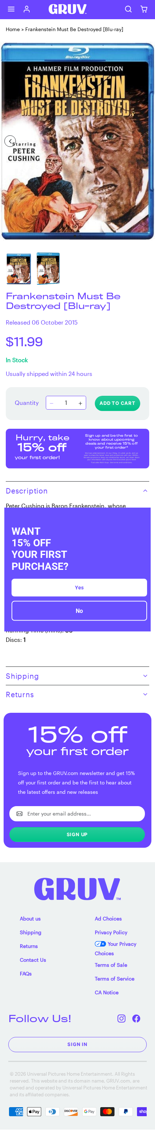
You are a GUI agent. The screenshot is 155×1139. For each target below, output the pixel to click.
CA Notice (107, 992)
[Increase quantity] (80, 403)
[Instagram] (121, 1018)
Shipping (30, 932)
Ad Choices (108, 918)
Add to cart (117, 403)
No (79, 610)
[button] (11, 9)
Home (13, 29)
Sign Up (77, 834)
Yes (79, 587)
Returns (29, 946)
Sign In (77, 1044)
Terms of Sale (111, 965)
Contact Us (33, 960)
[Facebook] (136, 1018)
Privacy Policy (111, 932)
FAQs (26, 973)
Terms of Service (114, 978)
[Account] (27, 9)
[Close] (142, 516)
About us (30, 918)
